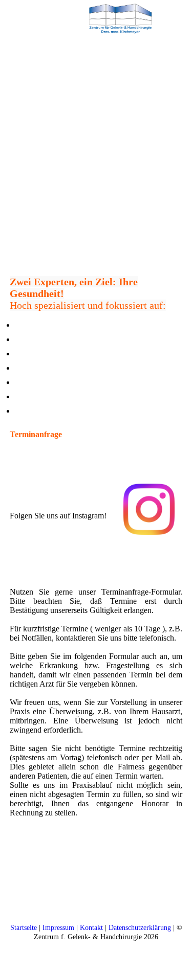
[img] (120, 18)
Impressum (58, 927)
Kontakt (91, 927)
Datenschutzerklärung (140, 927)
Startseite (23, 927)
